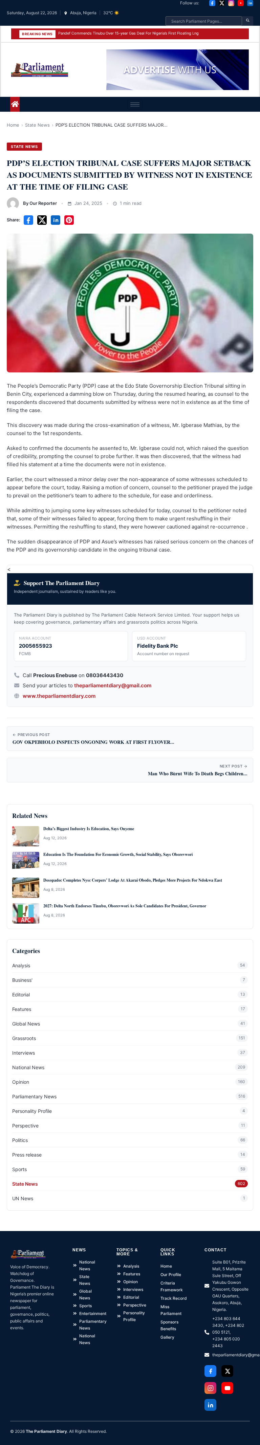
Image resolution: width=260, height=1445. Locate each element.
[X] (222, 3)
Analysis (21, 965)
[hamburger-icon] (135, 104)
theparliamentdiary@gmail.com (112, 685)
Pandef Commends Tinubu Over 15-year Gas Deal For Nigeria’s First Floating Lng (128, 33)
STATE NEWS (24, 146)
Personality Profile (32, 1111)
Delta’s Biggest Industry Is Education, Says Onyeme (88, 829)
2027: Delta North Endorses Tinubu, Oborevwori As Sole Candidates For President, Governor (124, 906)
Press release (27, 1155)
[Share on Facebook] (28, 220)
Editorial (21, 994)
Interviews (23, 1053)
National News (28, 1067)
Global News (26, 1024)
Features (21, 1009)
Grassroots (24, 1038)
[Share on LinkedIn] (55, 220)
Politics (20, 1140)
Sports (19, 1169)
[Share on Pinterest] (69, 220)
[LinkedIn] (250, 3)
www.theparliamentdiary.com (59, 696)
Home (13, 125)
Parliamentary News (34, 1096)
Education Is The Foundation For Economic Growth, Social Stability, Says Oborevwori (118, 854)
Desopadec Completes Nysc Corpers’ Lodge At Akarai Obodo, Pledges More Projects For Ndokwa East (132, 880)
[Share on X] (42, 220)
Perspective (25, 1125)
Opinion (20, 1082)
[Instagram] (231, 3)
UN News (22, 1198)
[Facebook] (212, 3)
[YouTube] (241, 3)
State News (37, 125)
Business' (22, 980)
